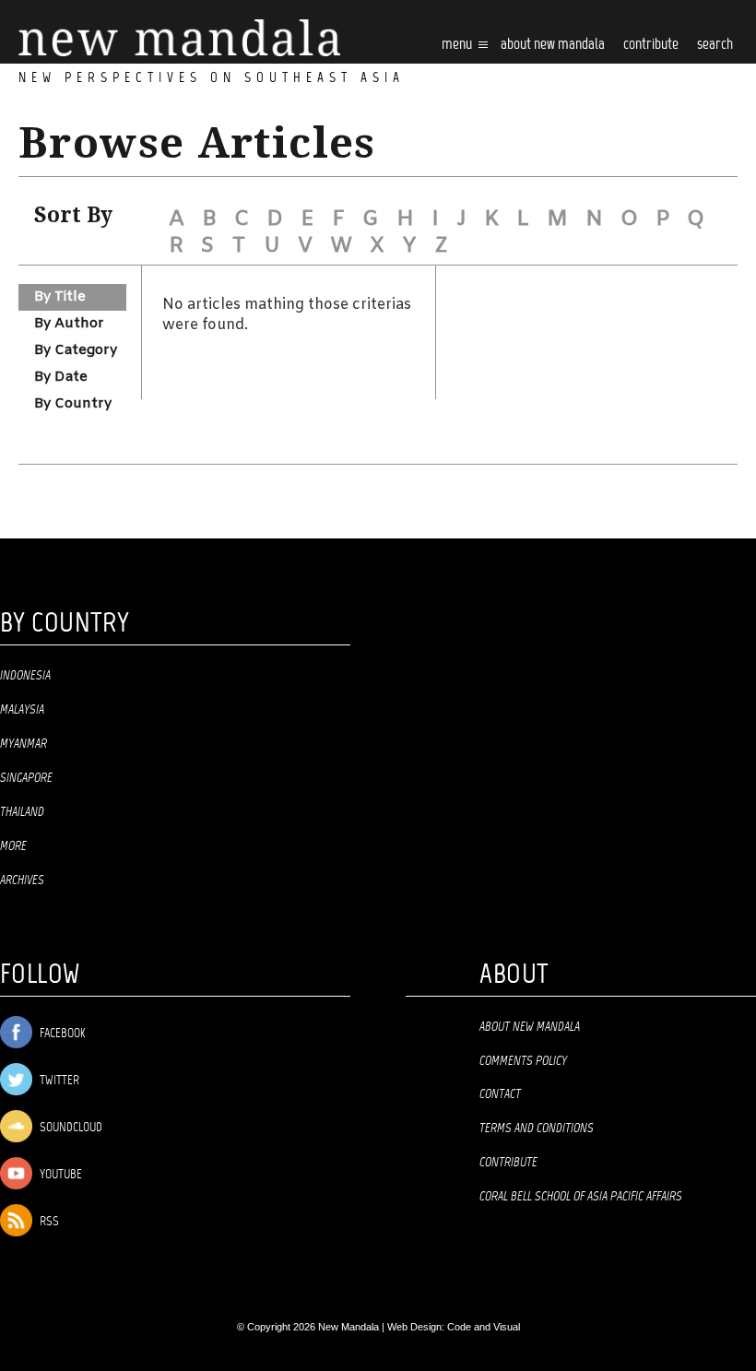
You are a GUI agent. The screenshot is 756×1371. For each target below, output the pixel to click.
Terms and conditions (536, 1128)
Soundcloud (69, 1128)
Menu (458, 44)
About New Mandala (553, 44)
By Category (75, 350)
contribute (651, 44)
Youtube (59, 1175)
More (13, 846)
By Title (60, 297)
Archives (22, 880)
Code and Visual (483, 1326)
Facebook (61, 1034)
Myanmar (23, 744)
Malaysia (22, 710)
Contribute (508, 1162)
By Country (73, 404)
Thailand (22, 812)
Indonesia (25, 675)
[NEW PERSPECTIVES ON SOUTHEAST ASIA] (179, 38)
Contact (500, 1094)
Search (715, 44)
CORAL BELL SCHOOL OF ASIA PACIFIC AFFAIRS (580, 1196)
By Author (69, 323)
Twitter (58, 1081)
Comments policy (523, 1061)
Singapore (26, 778)
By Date (61, 377)
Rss (48, 1222)
